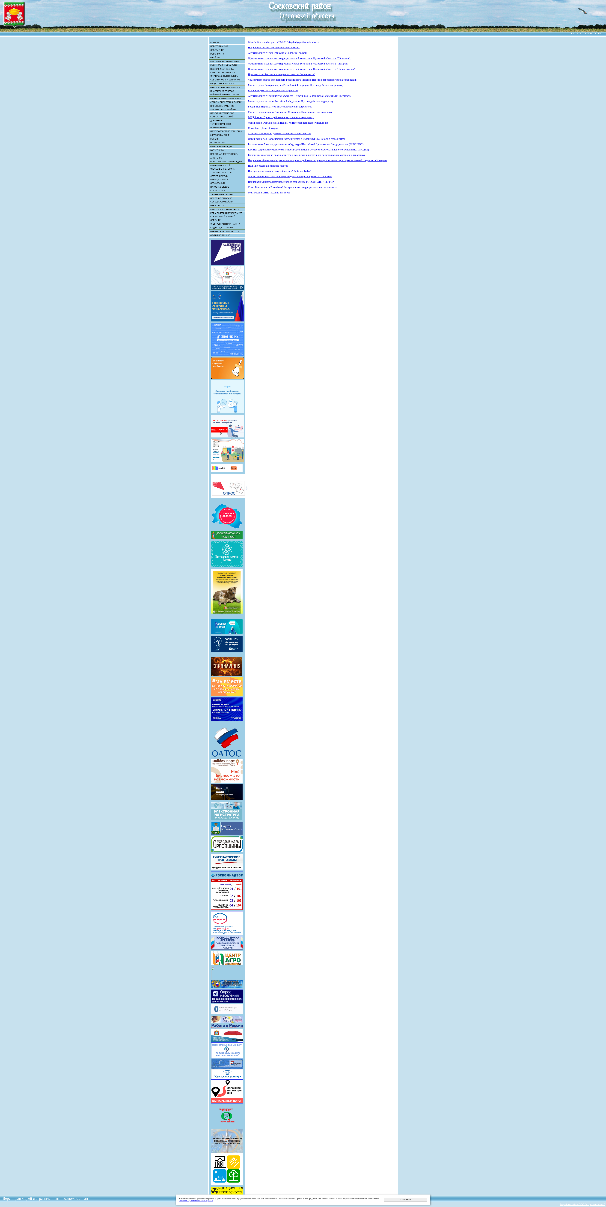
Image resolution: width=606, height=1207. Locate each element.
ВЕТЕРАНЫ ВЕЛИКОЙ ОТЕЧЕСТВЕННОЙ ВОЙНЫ (222, 167)
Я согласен (405, 1199)
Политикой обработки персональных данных (196, 1200)
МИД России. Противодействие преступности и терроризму (281, 117)
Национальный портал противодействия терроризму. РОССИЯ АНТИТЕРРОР (291, 181)
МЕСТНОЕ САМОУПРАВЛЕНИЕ (224, 61)
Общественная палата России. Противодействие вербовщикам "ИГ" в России (290, 176)
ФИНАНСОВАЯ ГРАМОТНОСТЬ (224, 231)
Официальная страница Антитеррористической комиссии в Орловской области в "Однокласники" (301, 69)
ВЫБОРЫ (214, 139)
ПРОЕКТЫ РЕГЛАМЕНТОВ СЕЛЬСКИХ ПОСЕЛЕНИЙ (222, 115)
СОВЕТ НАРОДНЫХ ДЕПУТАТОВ (225, 80)
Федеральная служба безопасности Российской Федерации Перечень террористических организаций (302, 79)
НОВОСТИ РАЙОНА (219, 46)
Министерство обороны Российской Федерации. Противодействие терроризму (291, 112)
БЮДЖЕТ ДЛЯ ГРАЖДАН (221, 228)
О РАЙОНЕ (215, 58)
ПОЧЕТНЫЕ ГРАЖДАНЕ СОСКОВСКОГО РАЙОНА (221, 200)
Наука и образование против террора (268, 165)
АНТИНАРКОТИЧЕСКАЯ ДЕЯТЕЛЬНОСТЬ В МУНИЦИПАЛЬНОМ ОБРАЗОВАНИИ (221, 178)
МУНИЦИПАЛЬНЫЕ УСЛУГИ (223, 65)
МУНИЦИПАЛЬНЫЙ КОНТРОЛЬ (224, 209)
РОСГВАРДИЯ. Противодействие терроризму (273, 90)
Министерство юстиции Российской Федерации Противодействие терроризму (290, 101)
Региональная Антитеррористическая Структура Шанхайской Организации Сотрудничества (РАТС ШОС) (305, 144)
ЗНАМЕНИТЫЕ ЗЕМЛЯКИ (222, 194)
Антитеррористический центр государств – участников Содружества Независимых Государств (299, 96)
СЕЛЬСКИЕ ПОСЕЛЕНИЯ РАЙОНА (226, 102)
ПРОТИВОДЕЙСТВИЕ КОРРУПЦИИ (226, 131)
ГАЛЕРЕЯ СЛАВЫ (218, 191)
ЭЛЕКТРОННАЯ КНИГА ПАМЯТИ (225, 224)
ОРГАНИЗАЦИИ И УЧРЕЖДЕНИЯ (225, 98)
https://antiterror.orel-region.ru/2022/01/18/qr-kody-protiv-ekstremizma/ (283, 42)
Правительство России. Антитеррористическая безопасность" (281, 74)
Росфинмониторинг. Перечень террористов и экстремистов (280, 106)
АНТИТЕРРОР (216, 158)
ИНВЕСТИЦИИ (217, 206)
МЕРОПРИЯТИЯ (217, 54)
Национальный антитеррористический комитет (274, 47)
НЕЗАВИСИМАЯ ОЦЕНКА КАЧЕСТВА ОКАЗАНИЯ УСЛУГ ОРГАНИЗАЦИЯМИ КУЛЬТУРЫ (224, 72)
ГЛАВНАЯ (214, 42)
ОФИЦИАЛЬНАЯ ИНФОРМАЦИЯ (225, 87)
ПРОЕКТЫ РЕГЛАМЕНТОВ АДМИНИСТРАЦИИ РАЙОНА (223, 108)
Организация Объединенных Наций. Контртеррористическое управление (288, 122)
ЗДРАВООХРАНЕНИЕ (219, 135)
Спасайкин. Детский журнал (263, 128)
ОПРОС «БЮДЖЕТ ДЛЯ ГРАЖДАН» (226, 162)
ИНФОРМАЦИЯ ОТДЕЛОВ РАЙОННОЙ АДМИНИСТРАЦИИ (224, 93)
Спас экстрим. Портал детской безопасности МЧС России (279, 133)
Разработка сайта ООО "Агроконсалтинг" (582, 1204)
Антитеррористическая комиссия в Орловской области (277, 53)
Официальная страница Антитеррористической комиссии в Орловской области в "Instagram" (298, 63)
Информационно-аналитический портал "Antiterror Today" (279, 171)
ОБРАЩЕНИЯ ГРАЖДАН (221, 146)
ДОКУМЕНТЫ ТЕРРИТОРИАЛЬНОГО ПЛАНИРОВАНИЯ (220, 124)
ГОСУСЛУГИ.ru (217, 150)
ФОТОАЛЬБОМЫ (217, 143)
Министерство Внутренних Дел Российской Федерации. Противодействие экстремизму (296, 85)
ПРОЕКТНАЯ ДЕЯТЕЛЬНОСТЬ (224, 154)
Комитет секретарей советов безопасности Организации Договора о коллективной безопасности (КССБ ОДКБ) (308, 149)
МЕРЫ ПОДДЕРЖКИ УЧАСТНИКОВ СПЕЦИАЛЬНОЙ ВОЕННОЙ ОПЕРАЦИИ (226, 216)
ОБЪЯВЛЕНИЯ (217, 50)
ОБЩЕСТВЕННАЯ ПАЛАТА (222, 84)
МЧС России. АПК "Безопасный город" (269, 192)
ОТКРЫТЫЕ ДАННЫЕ (220, 235)
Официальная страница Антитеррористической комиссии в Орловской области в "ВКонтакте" (299, 58)
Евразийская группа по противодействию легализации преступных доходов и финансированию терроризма (306, 155)
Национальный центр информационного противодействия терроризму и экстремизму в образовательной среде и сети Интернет (317, 160)
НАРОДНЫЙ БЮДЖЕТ (220, 187)
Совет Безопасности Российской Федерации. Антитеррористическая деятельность (292, 187)
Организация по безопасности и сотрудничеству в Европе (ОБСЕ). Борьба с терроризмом (296, 139)
